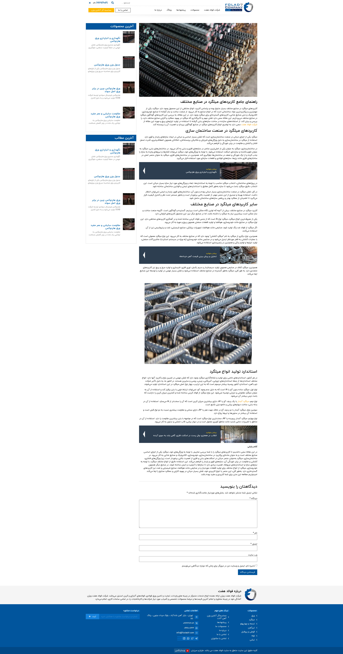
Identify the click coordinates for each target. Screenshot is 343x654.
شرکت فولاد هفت (212, 10)
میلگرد (252, 619)
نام (255, 533)
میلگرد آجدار (243, 401)
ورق (253, 615)
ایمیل (254, 544)
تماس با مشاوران (218, 638)
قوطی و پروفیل (248, 631)
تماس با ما (221, 634)
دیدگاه (253, 498)
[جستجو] (112, 3)
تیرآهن (251, 627)
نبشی (252, 639)
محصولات (195, 10)
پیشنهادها (181, 10)
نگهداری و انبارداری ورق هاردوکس (107, 40)
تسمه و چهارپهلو (247, 623)
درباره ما (158, 10)
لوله (253, 635)
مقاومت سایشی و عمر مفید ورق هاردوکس (105, 115)
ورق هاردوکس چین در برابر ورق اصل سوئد (106, 90)
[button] (123, 10)
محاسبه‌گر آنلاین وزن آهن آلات (216, 617)
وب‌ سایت (252, 555)
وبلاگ (169, 10)
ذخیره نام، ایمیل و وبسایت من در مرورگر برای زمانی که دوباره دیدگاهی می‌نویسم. (218, 566)
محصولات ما (220, 626)
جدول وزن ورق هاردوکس (107, 65)
